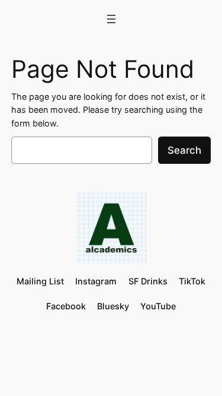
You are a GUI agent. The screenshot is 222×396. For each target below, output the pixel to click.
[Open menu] (111, 19)
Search (184, 150)
